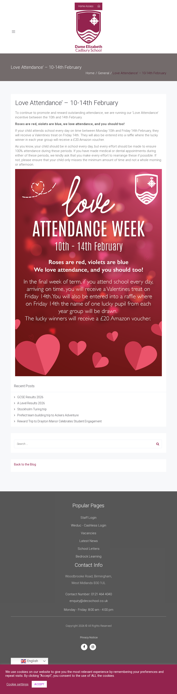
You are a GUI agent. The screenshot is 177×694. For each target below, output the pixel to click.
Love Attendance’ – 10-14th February (66, 103)
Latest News (88, 541)
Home (90, 73)
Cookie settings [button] (17, 684)
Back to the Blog (25, 464)
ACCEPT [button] (39, 684)
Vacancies (88, 533)
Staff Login (88, 518)
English (32, 661)
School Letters (89, 549)
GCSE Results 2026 (30, 397)
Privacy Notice (89, 637)
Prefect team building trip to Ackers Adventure (48, 415)
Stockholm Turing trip (32, 409)
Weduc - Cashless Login (88, 525)
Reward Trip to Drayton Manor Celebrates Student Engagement (59, 421)
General (103, 73)
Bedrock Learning (88, 556)
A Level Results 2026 (31, 403)
